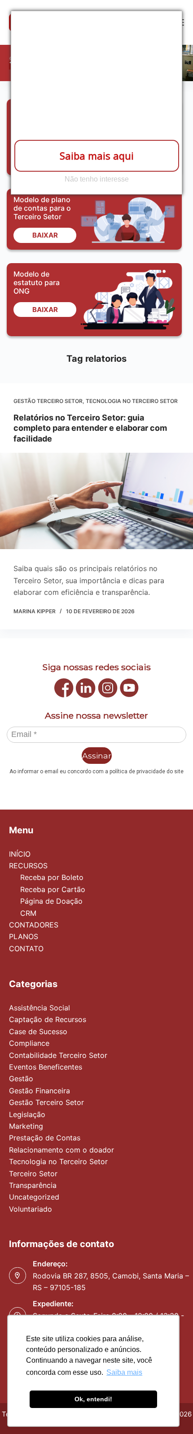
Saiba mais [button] (124, 1372)
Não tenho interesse (97, 179)
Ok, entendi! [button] (93, 1399)
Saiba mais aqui (97, 155)
